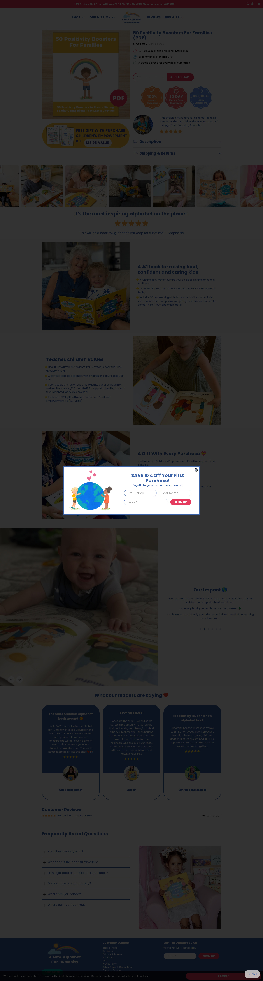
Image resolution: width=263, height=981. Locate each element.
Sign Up (181, 502)
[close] (196, 469)
